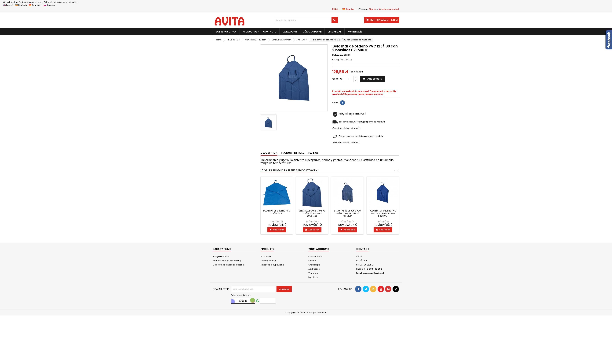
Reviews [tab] (313, 153)
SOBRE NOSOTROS (226, 31)
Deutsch (23, 5)
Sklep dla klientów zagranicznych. (41, 2)
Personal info (315, 256)
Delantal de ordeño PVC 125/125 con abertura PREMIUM (347, 213)
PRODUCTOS (250, 31)
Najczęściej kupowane (272, 264)
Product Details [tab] (292, 153)
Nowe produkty (268, 260)
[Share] (342, 102)
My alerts (313, 277)
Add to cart (372, 79)
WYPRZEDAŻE (354, 31)
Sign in (372, 9)
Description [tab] (269, 153)
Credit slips (314, 264)
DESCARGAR (335, 31)
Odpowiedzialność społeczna (228, 264)
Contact (362, 249)
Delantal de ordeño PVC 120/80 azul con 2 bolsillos (312, 213)
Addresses (314, 268)
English (10, 5)
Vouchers (313, 273)
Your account (318, 249)
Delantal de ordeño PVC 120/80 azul (276, 212)
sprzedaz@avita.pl (373, 273)
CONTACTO (270, 31)
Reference (337, 55)
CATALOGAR (289, 31)
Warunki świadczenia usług (227, 260)
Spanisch (37, 5)
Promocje (266, 256)
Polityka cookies (221, 256)
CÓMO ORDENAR (312, 31)
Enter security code (241, 295)
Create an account (389, 9)
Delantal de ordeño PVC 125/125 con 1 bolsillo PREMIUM (382, 213)
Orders (312, 260)
